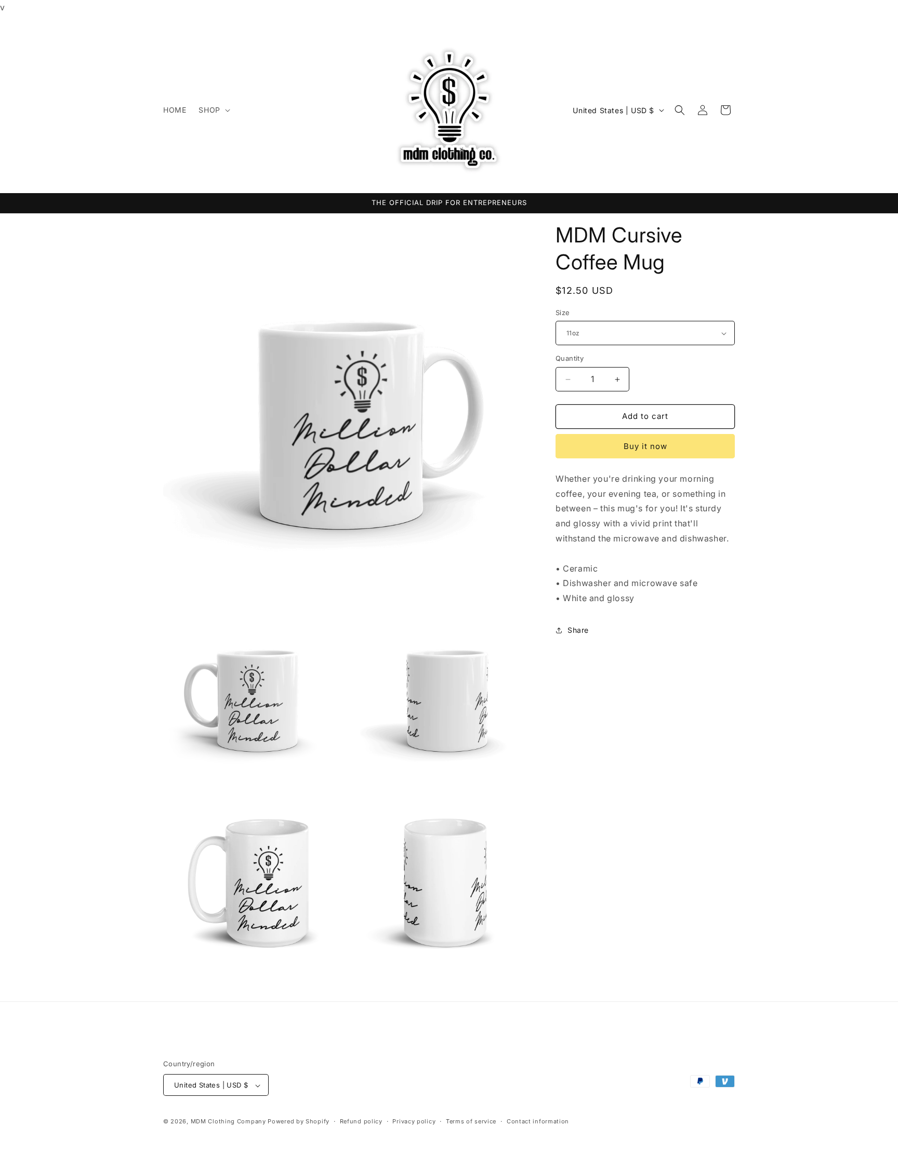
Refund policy (361, 1121)
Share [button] (578, 630)
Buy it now (645, 446)
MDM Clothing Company (228, 1121)
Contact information (538, 1121)
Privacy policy (413, 1121)
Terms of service (471, 1121)
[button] (213, 110)
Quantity (570, 359)
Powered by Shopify (298, 1121)
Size (563, 312)
